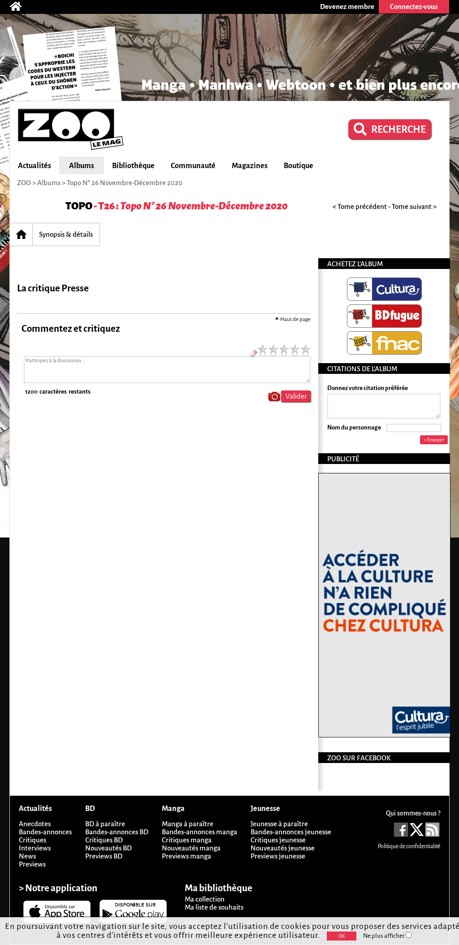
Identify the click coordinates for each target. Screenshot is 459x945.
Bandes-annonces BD (116, 832)
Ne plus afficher (384, 935)
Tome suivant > (414, 206)
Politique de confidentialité (409, 846)
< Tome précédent (360, 206)
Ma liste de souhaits (214, 907)
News (27, 856)
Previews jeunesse (278, 856)
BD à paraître (105, 824)
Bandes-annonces (45, 832)
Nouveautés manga (191, 848)
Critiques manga (187, 840)
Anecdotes (35, 824)
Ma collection (205, 899)
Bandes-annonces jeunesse (291, 832)
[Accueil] (20, 6)
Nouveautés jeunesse (283, 848)
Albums (81, 166)
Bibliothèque (133, 166)
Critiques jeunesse (278, 840)
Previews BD (103, 856)
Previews (32, 864)
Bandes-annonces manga (199, 832)
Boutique (298, 166)
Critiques (32, 840)
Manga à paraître (187, 824)
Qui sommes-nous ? (413, 813)
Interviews (35, 848)
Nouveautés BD (108, 848)
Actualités (34, 166)
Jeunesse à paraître (279, 824)
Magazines (250, 166)
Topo (78, 206)
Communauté (193, 166)
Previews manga (186, 856)
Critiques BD (104, 840)
